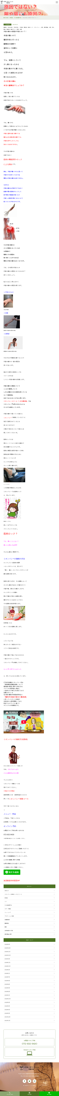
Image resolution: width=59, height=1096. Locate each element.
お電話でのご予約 (29, 1042)
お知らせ (7, 890)
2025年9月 (7, 959)
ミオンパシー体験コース (19, 799)
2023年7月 (7, 977)
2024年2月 (7, 969)
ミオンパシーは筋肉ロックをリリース (13, 894)
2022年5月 (7, 1009)
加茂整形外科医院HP (12, 881)
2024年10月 (7, 966)
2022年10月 (8, 998)
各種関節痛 (7, 919)
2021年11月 (7, 1020)
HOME (6, 17)
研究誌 (11, 17)
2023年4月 (7, 984)
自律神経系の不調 (9, 930)
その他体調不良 (17, 17)
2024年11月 (7, 962)
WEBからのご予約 (29, 1050)
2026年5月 (7, 944)
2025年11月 (7, 951)
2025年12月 (7, 948)
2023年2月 (7, 991)
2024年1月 (7, 973)
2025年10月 (8, 955)
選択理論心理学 (8, 934)
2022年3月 (7, 1013)
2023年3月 (7, 988)
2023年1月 (7, 995)
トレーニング (8, 912)
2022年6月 (7, 1006)
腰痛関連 (7, 923)
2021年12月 (7, 1017)
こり (6, 901)
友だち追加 (49, 1094)
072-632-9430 (10, 1094)
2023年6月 (7, 980)
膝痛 (6, 927)
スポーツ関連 (8, 908)
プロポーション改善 (9, 916)
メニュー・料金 (10, 814)
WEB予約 (29, 1094)
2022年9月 (7, 1002)
